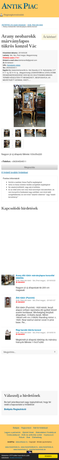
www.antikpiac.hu (22, 442)
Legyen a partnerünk (12, 432)
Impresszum (49, 434)
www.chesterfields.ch (20, 449)
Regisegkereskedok (14, 14)
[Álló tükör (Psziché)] (7, 302)
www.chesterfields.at (46, 447)
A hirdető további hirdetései (14, 172)
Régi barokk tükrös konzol (28, 329)
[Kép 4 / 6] (41, 133)
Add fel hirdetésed (40, 427)
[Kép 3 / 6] (30, 133)
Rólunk (22, 437)
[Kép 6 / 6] (18, 144)
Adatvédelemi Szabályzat (46, 432)
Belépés (8, 409)
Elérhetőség (37, 437)
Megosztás (29, 167)
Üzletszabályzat (13, 434)
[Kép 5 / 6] (7, 144)
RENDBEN (48, 456)
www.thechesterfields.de (37, 449)
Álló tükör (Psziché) (25, 297)
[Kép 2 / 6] (18, 133)
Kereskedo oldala (13, 65)
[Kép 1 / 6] (29, 105)
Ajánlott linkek (28, 432)
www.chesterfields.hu (12, 447)
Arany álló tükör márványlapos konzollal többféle (35, 276)
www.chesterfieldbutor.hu (29, 447)
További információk (16, 458)
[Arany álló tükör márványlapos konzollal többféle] (7, 280)
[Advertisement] (29, 243)
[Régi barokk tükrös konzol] (7, 334)
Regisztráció (19, 409)
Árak (28, 437)
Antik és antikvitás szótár (32, 434)
